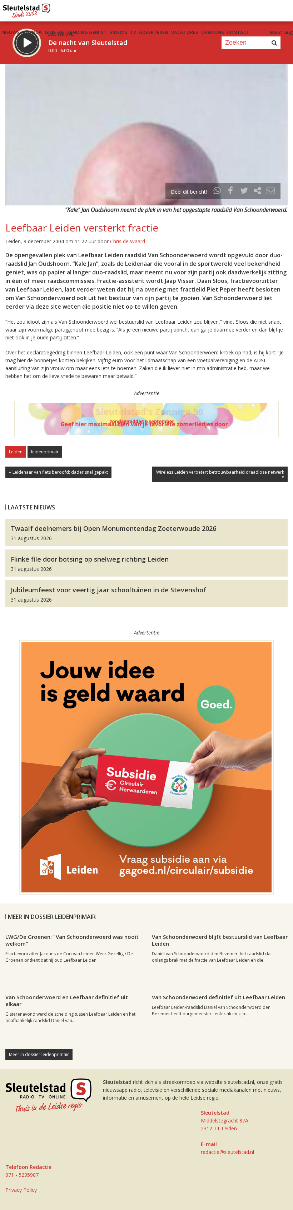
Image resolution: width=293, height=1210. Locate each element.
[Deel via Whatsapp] (217, 191)
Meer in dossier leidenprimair (39, 1054)
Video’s (118, 32)
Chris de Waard (127, 241)
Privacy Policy (21, 1189)
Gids (50, 32)
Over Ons (212, 32)
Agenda (32, 32)
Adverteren (153, 32)
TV (133, 32)
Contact (238, 32)
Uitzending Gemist (83, 32)
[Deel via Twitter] (244, 191)
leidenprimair (45, 452)
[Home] (26, 9)
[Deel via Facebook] (231, 191)
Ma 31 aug (281, 32)
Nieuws (10, 32)
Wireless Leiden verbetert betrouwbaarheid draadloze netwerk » (220, 474)
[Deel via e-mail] (271, 191)
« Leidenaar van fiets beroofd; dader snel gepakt (58, 472)
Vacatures (184, 32)
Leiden (16, 452)
